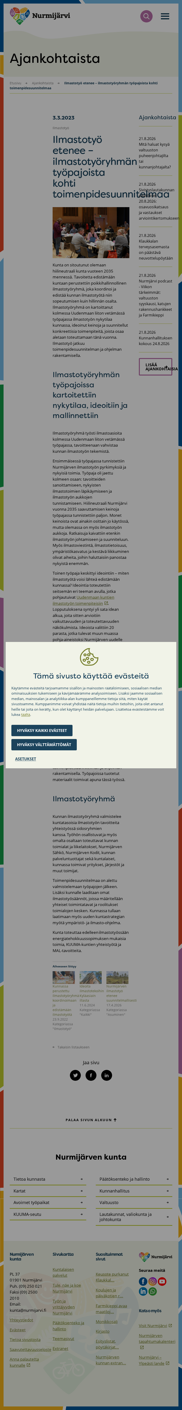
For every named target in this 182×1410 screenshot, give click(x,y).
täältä (25, 714)
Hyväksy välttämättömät (44, 744)
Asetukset (25, 758)
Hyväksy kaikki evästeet (42, 730)
